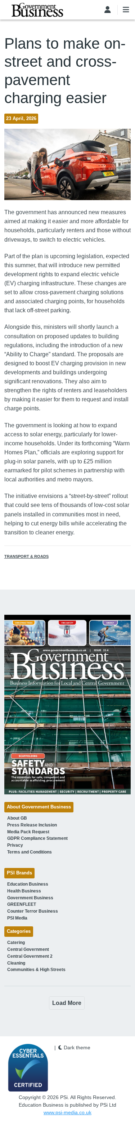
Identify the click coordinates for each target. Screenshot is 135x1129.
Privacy (15, 845)
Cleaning (16, 963)
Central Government (28, 949)
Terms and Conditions (29, 852)
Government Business (30, 897)
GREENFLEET (21, 904)
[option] (67, 704)
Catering (16, 942)
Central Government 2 (30, 956)
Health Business (24, 891)
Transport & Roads (26, 556)
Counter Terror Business (32, 911)
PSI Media (17, 918)
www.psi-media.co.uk (67, 1112)
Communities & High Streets (36, 969)
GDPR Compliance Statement (37, 838)
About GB (17, 818)
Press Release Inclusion (32, 825)
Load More (66, 1003)
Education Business (27, 884)
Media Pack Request (28, 831)
